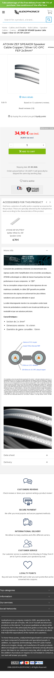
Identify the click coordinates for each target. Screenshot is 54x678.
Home (4, 27)
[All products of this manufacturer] (51, 47)
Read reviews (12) (26, 108)
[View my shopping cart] (51, 12)
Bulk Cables (33, 27)
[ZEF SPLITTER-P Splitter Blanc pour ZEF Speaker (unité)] (15, 221)
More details (27, 97)
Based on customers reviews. (36, 102)
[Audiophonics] (27, 12)
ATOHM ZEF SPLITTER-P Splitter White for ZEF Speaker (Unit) (15, 233)
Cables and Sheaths (17, 27)
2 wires (13, 30)
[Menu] (3, 12)
